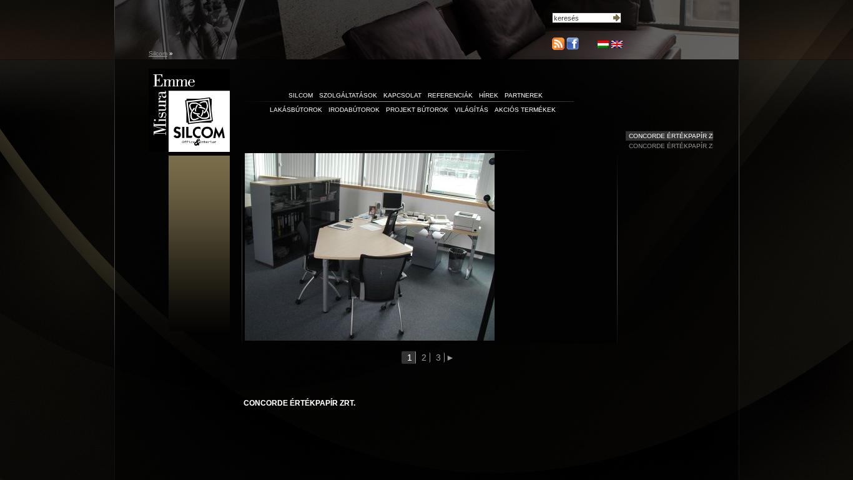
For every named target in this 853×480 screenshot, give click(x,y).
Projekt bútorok (417, 109)
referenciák (450, 95)
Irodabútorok (354, 109)
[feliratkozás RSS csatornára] (558, 44)
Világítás (471, 109)
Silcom (158, 53)
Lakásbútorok (296, 109)
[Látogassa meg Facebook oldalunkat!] (572, 47)
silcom (300, 95)
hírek (488, 95)
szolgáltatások (348, 95)
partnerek (524, 95)
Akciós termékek (525, 109)
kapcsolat (402, 95)
